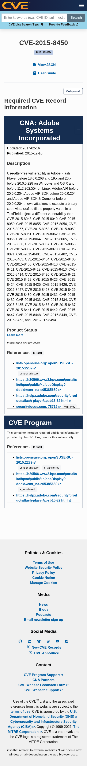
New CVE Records (46, 647)
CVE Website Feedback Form (42, 685)
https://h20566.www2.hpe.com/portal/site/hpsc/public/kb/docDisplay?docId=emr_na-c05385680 (46, 385)
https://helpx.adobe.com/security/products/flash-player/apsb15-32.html (46, 398)
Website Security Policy (44, 567)
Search (76, 17)
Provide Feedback (62, 24)
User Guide (46, 73)
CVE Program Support (42, 675)
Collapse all (73, 91)
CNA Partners (43, 680)
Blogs (43, 609)
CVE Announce (46, 653)
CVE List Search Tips (24, 24)
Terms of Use (43, 562)
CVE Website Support (42, 690)
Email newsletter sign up (43, 619)
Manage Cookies (43, 583)
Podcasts (43, 614)
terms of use (20, 711)
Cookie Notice (43, 578)
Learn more (15, 335)
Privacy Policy (43, 572)
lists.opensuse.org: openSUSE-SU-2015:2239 (44, 365)
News (43, 604)
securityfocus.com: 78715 (37, 406)
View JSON (46, 65)
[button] (81, 5)
